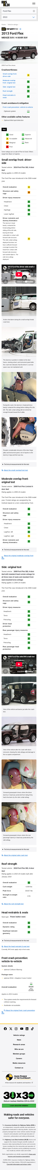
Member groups (19, 1054)
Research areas (19, 1044)
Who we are (19, 1049)
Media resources (19, 1063)
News (19, 1040)
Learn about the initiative (19, 1105)
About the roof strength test (14, 904)
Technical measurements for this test (16, 464)
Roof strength (7, 91)
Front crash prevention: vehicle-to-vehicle (18, 107)
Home (4, 24)
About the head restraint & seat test (17, 946)
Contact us (19, 1068)
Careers (19, 1058)
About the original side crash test (16, 855)
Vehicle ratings (13, 24)
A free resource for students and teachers (18, 1082)
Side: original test (9, 87)
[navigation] (33, 3)
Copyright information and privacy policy (19, 1164)
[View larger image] (19, 301)
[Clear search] (34, 11)
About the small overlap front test (16, 470)
